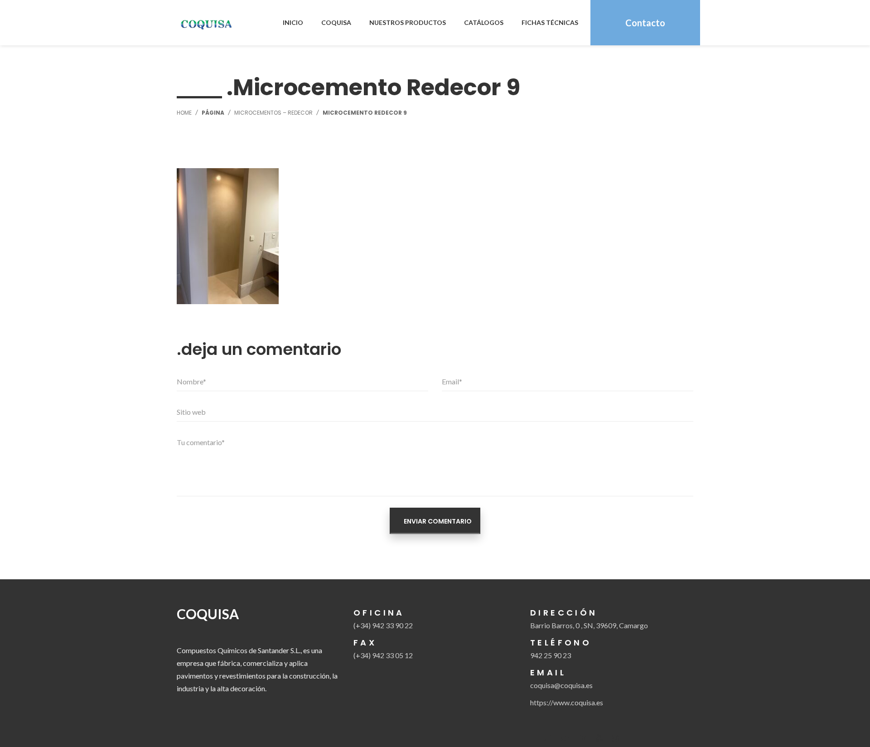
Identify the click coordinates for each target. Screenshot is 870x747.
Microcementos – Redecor (273, 112)
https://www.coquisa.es (566, 702)
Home (184, 112)
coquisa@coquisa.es (561, 685)
